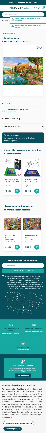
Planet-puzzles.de (13, 278)
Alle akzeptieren (13, 429)
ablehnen (27, 409)
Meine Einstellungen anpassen (19, 423)
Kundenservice (23, 309)
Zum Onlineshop (23, 375)
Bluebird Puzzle (7, 41)
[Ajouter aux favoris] (40, 47)
